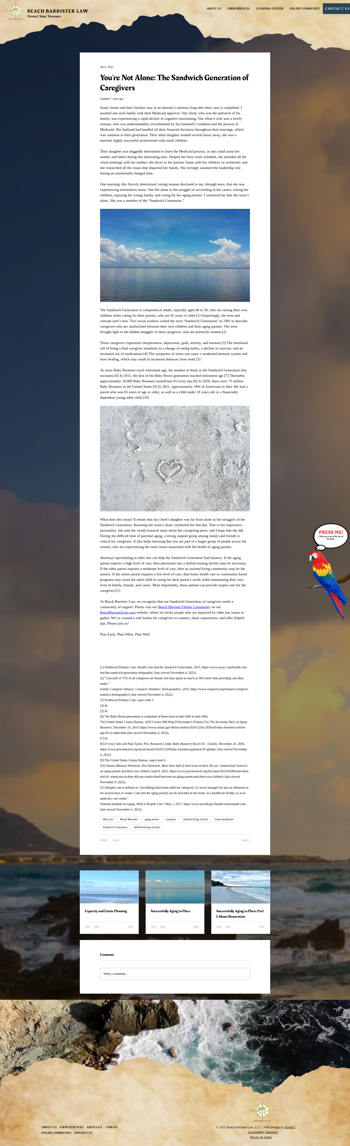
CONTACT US (83, 1073)
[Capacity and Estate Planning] (109, 887)
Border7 (290, 1067)
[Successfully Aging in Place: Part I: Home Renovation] (240, 887)
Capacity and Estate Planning (106, 911)
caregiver (171, 819)
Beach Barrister (129, 819)
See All (266, 863)
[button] (238, 9)
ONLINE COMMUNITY (56, 1073)
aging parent (152, 819)
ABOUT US (49, 1067)
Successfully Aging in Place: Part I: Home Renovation (240, 913)
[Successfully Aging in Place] (175, 887)
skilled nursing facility (147, 827)
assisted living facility (195, 819)
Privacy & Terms (261, 1077)
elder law (108, 819)
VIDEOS (111, 1067)
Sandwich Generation (115, 827)
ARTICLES (96, 1067)
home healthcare (224, 819)
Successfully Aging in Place (170, 911)
